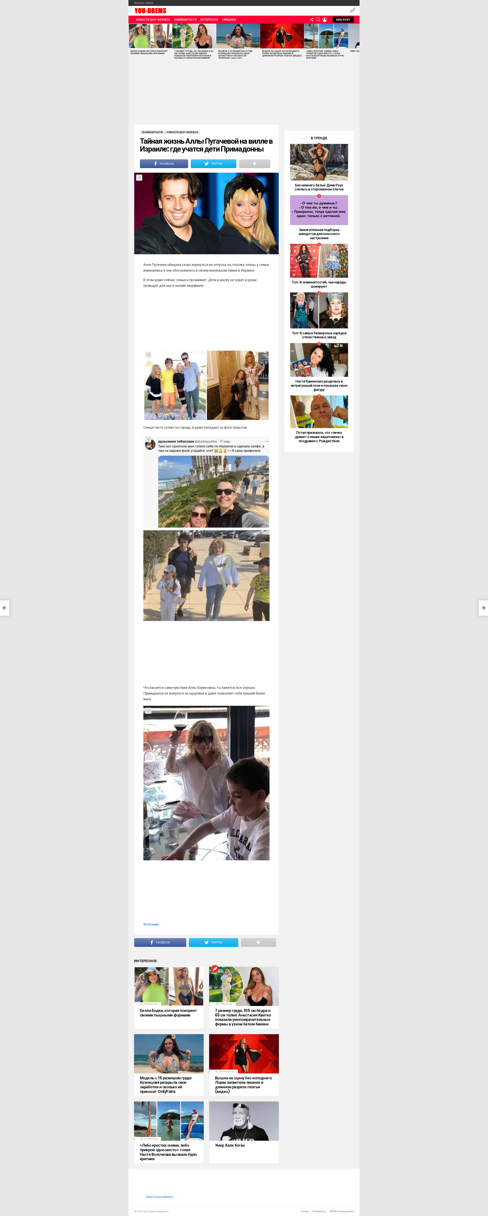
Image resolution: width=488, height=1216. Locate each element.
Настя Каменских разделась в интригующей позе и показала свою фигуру (319, 385)
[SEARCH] (318, 19)
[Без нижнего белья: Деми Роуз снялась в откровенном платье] (319, 162)
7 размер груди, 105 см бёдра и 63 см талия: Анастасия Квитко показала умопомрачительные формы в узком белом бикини (194, 54)
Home (305, 1211)
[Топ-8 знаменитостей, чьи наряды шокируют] (319, 261)
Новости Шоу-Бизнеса (153, 20)
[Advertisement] (244, 90)
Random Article (143, 3)
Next (358, 42)
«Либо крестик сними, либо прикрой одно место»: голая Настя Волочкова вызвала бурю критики (325, 54)
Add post (343, 20)
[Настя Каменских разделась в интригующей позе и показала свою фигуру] (319, 360)
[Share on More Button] (254, 163)
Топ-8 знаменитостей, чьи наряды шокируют (319, 284)
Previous (130, 42)
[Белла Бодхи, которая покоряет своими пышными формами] (150, 36)
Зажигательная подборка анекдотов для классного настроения (319, 233)
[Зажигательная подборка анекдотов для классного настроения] (319, 210)
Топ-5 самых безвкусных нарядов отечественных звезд (319, 335)
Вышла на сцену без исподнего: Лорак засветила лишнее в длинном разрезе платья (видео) (282, 53)
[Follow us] (311, 19)
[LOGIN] (324, 19)
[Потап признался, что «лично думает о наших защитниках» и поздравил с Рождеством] (319, 411)
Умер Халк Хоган (230, 1145)
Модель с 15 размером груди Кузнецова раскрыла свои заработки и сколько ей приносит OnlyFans (235, 54)
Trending (353, 10)
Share (139, 178)
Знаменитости (185, 20)
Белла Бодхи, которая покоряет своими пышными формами (149, 52)
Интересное (209, 20)
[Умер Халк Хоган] (244, 1121)
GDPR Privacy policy (342, 1211)
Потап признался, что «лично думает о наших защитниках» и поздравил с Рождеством (319, 436)
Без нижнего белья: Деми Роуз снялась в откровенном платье (319, 187)
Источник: (151, 924)
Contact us (319, 1211)
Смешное (229, 20)
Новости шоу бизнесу (159, 1196)
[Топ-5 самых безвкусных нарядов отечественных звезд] (319, 310)
